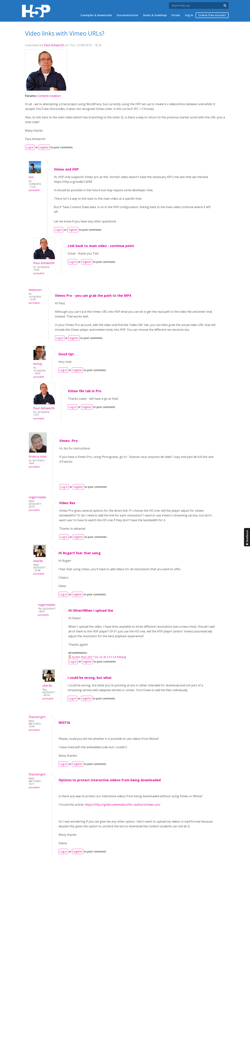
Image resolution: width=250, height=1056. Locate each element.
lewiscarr (35, 290)
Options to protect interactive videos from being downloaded (110, 780)
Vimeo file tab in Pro (84, 391)
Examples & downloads (96, 15)
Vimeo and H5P (66, 169)
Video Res (67, 503)
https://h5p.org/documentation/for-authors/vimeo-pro (123, 805)
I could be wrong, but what (90, 677)
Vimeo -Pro (68, 440)
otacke (38, 561)
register (44, 147)
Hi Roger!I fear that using (79, 553)
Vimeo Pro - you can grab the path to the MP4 (93, 295)
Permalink (34, 190)
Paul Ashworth (54, 45)
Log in (189, 15)
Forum (175, 15)
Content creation (49, 96)
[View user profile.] (46, 90)
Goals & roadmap (155, 15)
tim (31, 177)
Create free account (212, 15)
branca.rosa (37, 456)
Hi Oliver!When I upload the (90, 610)
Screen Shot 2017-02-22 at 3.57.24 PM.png (99, 657)
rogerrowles (37, 497)
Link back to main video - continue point (101, 246)
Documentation (127, 15)
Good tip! (66, 354)
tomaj (37, 364)
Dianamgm (37, 717)
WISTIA (64, 722)
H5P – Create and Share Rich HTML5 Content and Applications (36, 11)
